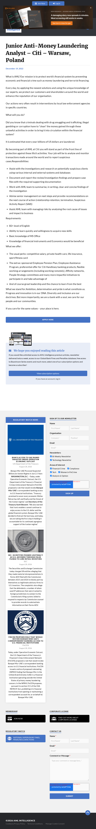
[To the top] (87, 812)
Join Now (41, 3)
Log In (58, 3)
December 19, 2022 (14, 68)
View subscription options (48, 373)
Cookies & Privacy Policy (15, 824)
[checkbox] (69, 458)
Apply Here (48, 320)
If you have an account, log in (48, 379)
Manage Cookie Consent (55, 824)
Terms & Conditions (35, 824)
